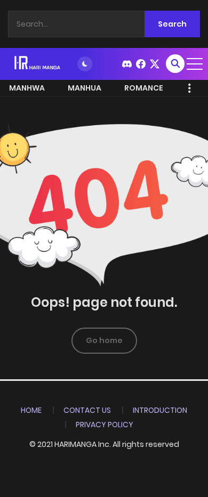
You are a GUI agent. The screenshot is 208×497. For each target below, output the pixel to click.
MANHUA (84, 88)
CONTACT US (87, 410)
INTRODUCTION (160, 410)
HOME (31, 410)
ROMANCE (143, 88)
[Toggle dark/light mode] (84, 63)
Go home (104, 340)
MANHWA (27, 88)
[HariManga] (38, 63)
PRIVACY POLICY (104, 424)
